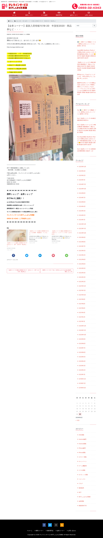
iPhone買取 (82, 452)
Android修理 (82, 439)
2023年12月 (82, 224)
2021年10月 (82, 295)
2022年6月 (82, 264)
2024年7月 (82, 197)
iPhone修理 (82, 448)
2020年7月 (82, 348)
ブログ (81, 483)
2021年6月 (82, 308)
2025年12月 (82, 166)
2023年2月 (82, 255)
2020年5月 (82, 357)
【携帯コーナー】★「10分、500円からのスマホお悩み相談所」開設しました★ (57, 270)
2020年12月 (82, 326)
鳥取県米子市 (83, 505)
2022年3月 (82, 277)
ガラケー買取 (83, 457)
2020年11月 (82, 330)
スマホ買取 (82, 470)
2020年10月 (82, 334)
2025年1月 (82, 180)
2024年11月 (82, 184)
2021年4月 (82, 312)
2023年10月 (82, 233)
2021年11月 (82, 290)
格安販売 (81, 488)
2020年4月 (82, 361)
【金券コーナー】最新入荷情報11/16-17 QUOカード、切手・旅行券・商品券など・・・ (17, 244)
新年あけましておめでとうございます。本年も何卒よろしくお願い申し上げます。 (86, 76)
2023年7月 (82, 246)
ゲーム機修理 (83, 466)
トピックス (18, 21)
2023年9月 (82, 237)
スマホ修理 (44, 15)
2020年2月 (82, 370)
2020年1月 (82, 374)
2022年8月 (82, 259)
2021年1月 (82, 321)
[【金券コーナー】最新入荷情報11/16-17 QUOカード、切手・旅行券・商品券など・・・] (17, 235)
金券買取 (81, 501)
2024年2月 (82, 215)
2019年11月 (82, 383)
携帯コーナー (29, 15)
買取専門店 (59, 15)
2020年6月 (82, 352)
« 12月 (77, 420)
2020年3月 (82, 365)
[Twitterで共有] (26, 255)
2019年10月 (82, 388)
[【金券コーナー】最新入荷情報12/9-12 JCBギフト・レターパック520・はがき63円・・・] (63, 237)
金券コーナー (74, 15)
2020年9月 (82, 339)
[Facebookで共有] (13, 255)
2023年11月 (82, 228)
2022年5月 (82, 268)
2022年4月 (82, 273)
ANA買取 (81, 435)
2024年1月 (82, 219)
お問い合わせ (89, 15)
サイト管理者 (26, 34)
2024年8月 (82, 193)
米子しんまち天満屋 (84, 497)
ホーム (14, 15)
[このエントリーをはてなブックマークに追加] (40, 255)
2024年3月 (82, 211)
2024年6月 (82, 202)
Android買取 (82, 443)
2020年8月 (82, 343)
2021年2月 (82, 317)
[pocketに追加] (53, 255)
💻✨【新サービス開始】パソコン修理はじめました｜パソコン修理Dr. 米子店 (86, 44)
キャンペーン (83, 461)
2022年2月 (82, 281)
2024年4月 (82, 206)
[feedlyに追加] (66, 255)
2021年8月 (82, 303)
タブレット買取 (83, 474)
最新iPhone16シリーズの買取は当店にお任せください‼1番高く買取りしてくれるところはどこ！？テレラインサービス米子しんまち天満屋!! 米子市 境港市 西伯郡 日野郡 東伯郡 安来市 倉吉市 (86, 88)
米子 (80, 492)
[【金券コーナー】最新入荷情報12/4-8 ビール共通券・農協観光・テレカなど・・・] (40, 237)
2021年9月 (82, 299)
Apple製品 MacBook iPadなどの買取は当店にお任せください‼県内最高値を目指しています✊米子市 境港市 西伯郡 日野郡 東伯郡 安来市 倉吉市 (86, 54)
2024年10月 (82, 188)
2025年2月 (82, 175)
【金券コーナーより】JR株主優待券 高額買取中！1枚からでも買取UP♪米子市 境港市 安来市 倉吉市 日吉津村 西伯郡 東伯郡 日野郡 (86, 66)
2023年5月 (82, 250)
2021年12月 (82, 286)
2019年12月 (82, 379)
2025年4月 (82, 171)
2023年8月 (82, 242)
